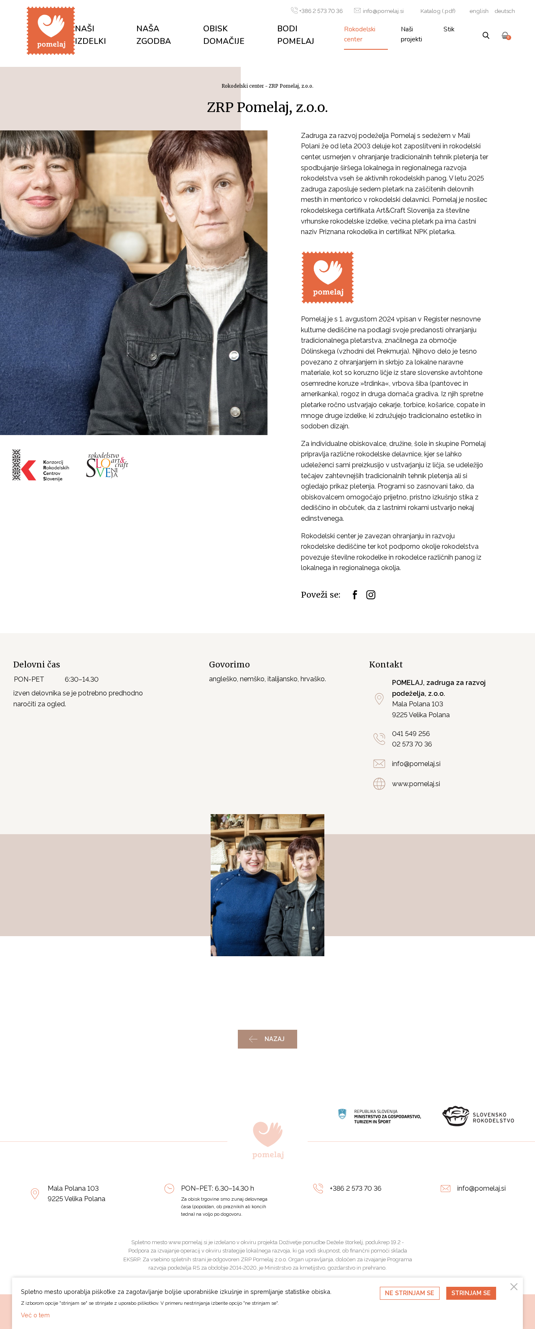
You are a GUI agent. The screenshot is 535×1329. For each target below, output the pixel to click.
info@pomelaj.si (383, 11)
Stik (448, 29)
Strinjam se (471, 1292)
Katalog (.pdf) (438, 11)
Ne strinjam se (409, 1292)
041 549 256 (411, 734)
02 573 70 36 (412, 744)
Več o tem (35, 1315)
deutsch (504, 11)
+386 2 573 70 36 (321, 11)
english (479, 11)
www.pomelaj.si (416, 784)
